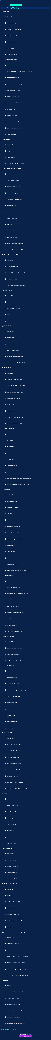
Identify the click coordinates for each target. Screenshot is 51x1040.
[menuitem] (1, 3)
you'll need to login (31, 1034)
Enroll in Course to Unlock (25, 1036)
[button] (1, 1)
